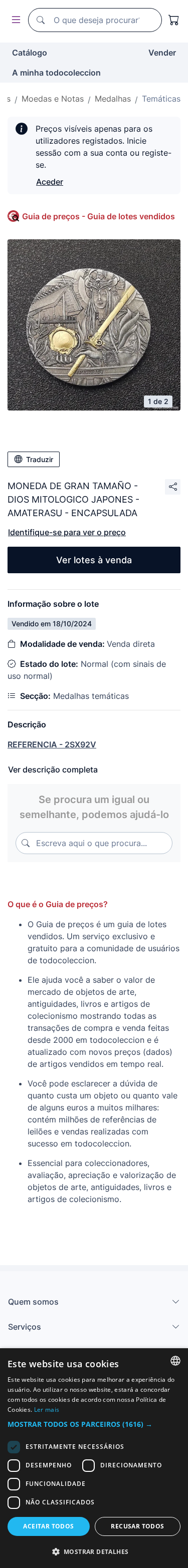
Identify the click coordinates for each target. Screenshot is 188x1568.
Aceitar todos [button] (48, 1526)
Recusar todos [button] (137, 1526)
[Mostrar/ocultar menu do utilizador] (14, 20)
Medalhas (113, 99)
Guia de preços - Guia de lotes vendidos (98, 216)
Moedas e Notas (53, 99)
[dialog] (94, 1458)
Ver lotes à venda (94, 560)
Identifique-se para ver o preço (67, 532)
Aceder (49, 182)
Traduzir (39, 459)
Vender (162, 53)
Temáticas (161, 99)
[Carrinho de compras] (174, 20)
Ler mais (46, 1409)
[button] (94, 1424)
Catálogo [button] (29, 53)
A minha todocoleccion (56, 73)
